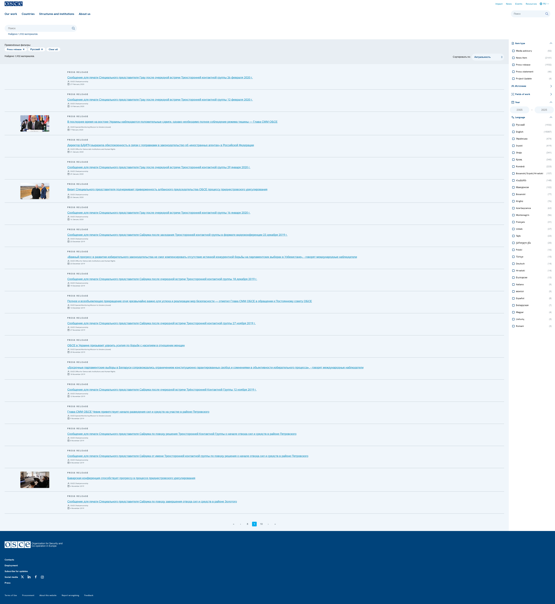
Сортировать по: (462, 56)
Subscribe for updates (16, 571)
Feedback (88, 595)
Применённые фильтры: (18, 45)
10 (261, 524)
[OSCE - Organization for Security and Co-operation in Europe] (14, 3)
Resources (531, 3)
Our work (11, 14)
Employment (11, 565)
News (509, 3)
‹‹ (233, 524)
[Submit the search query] (73, 28)
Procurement (28, 595)
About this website (48, 595)
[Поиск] (546, 13)
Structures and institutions (56, 14)
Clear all (53, 49)
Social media (11, 577)
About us (84, 14)
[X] (22, 577)
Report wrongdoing (70, 595)
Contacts (9, 559)
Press (8, 582)
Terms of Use (11, 595)
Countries (28, 14)
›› (275, 524)
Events (518, 3)
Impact (499, 3)
